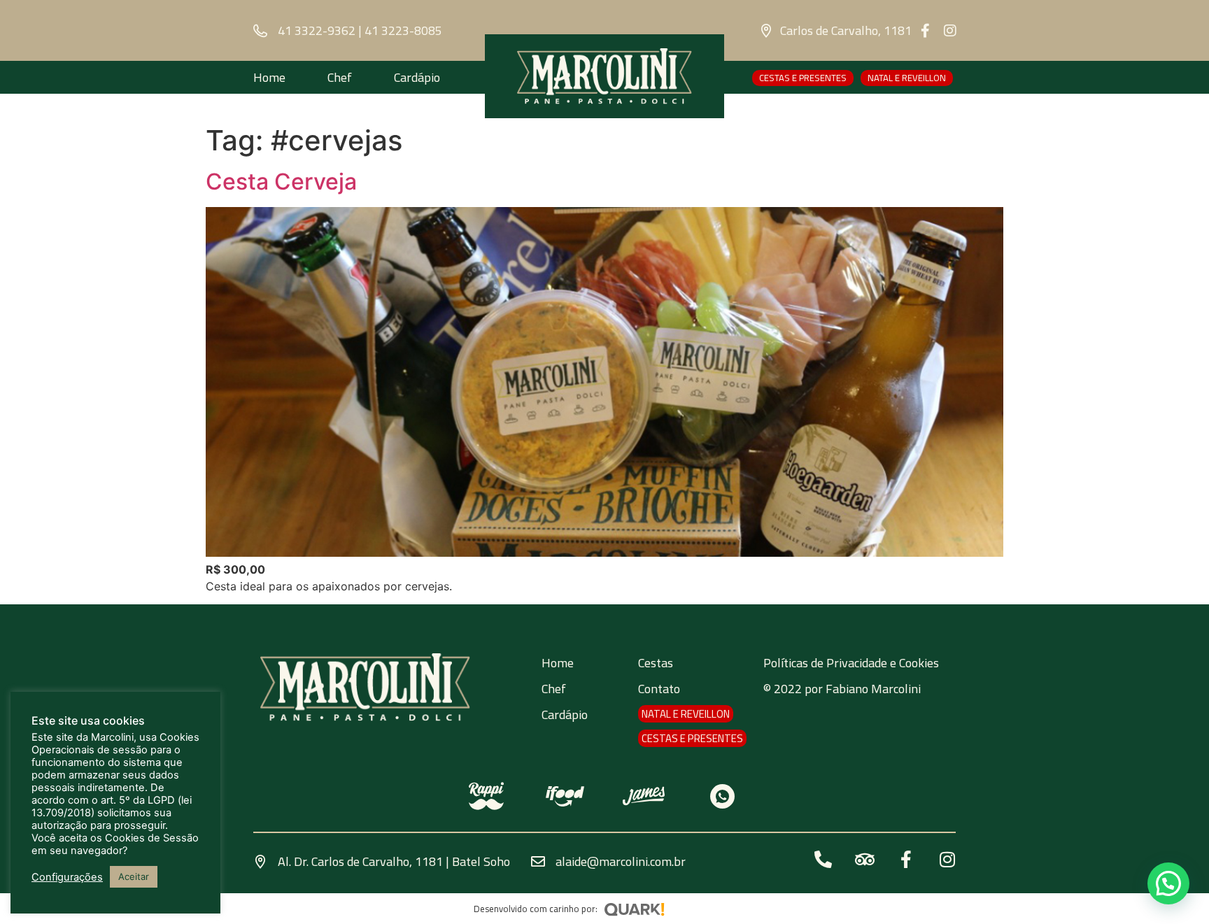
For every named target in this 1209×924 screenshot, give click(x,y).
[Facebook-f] (926, 31)
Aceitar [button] (133, 876)
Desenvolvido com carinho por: (536, 908)
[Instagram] (950, 31)
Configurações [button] (67, 877)
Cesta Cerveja (281, 181)
